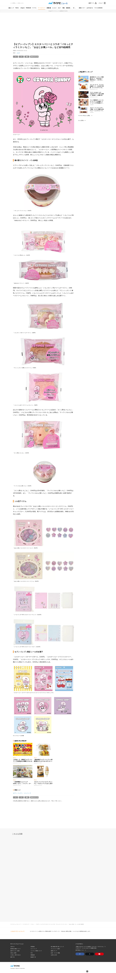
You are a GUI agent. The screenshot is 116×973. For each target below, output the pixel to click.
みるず (18, 53)
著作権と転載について (15, 948)
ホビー (59, 7)
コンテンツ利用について (36, 950)
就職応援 (49, 7)
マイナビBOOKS (98, 7)
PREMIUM (28, 7)
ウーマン (34, 7)
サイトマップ (34, 948)
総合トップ (11, 7)
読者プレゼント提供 (15, 950)
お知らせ (12, 946)
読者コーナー (82, 7)
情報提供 (33, 955)
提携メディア (54, 950)
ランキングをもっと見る (84, 115)
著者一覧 (12, 957)
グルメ (32, 924)
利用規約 (33, 946)
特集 (64, 7)
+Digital (22, 7)
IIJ (73, 7)
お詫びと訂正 (54, 955)
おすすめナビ (90, 7)
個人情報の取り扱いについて (57, 946)
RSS (32, 952)
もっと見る (81, 120)
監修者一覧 (33, 957)
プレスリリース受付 (55, 948)
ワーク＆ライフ (41, 7)
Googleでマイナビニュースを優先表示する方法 (58, 10)
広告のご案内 (13, 952)
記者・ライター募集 (55, 952)
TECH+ (17, 7)
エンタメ (54, 7)
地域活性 (68, 7)
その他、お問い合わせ (15, 955)
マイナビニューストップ (15, 924)
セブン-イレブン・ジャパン (21, 793)
